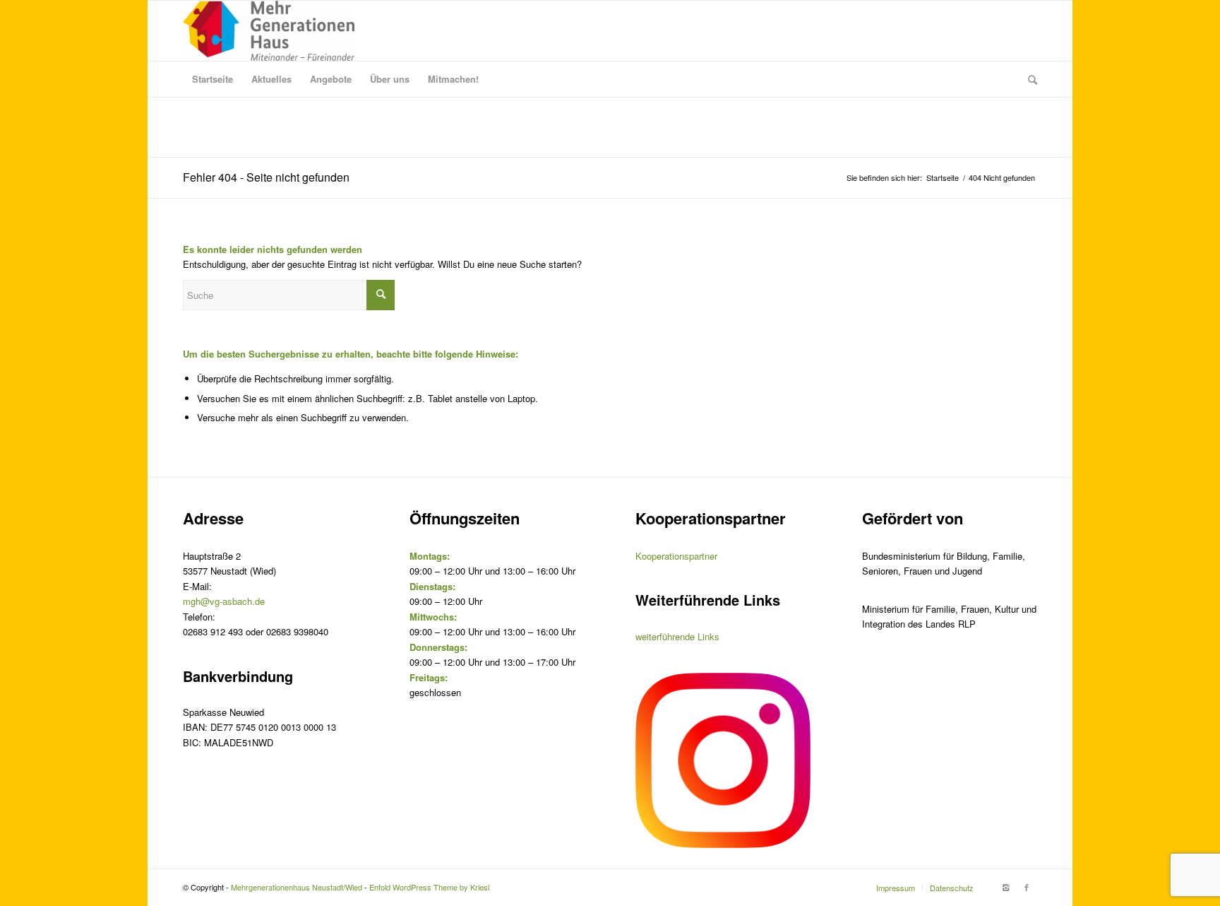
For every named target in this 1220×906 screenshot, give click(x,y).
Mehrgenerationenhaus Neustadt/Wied (296, 887)
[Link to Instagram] (1005, 887)
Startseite (942, 177)
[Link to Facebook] (1026, 887)
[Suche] (1028, 79)
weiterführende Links (677, 636)
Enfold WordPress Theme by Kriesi (429, 887)
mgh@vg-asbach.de (224, 601)
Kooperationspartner (676, 556)
